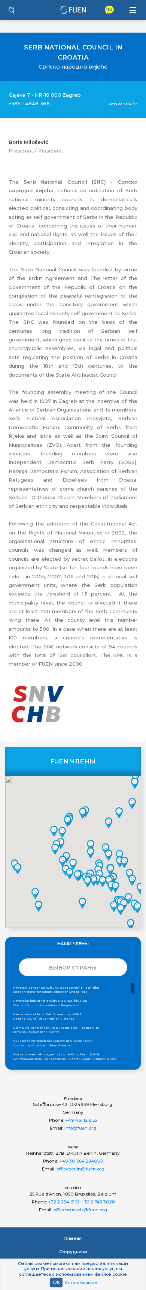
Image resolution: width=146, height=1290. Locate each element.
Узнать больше (80, 1282)
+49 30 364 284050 (81, 1161)
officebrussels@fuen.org (80, 1209)
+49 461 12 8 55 (81, 1120)
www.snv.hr (123, 103)
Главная (73, 1238)
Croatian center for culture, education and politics (56, 990)
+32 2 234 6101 (63, 1202)
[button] (55, 849)
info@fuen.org (80, 1128)
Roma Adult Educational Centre (56, 1030)
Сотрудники (73, 1251)
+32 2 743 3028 (98, 1202)
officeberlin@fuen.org (80, 1169)
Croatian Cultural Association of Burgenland (50, 1003)
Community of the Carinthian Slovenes (52, 1043)
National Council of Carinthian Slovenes (47, 1016)
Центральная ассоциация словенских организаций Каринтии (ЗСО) (65, 1056)
